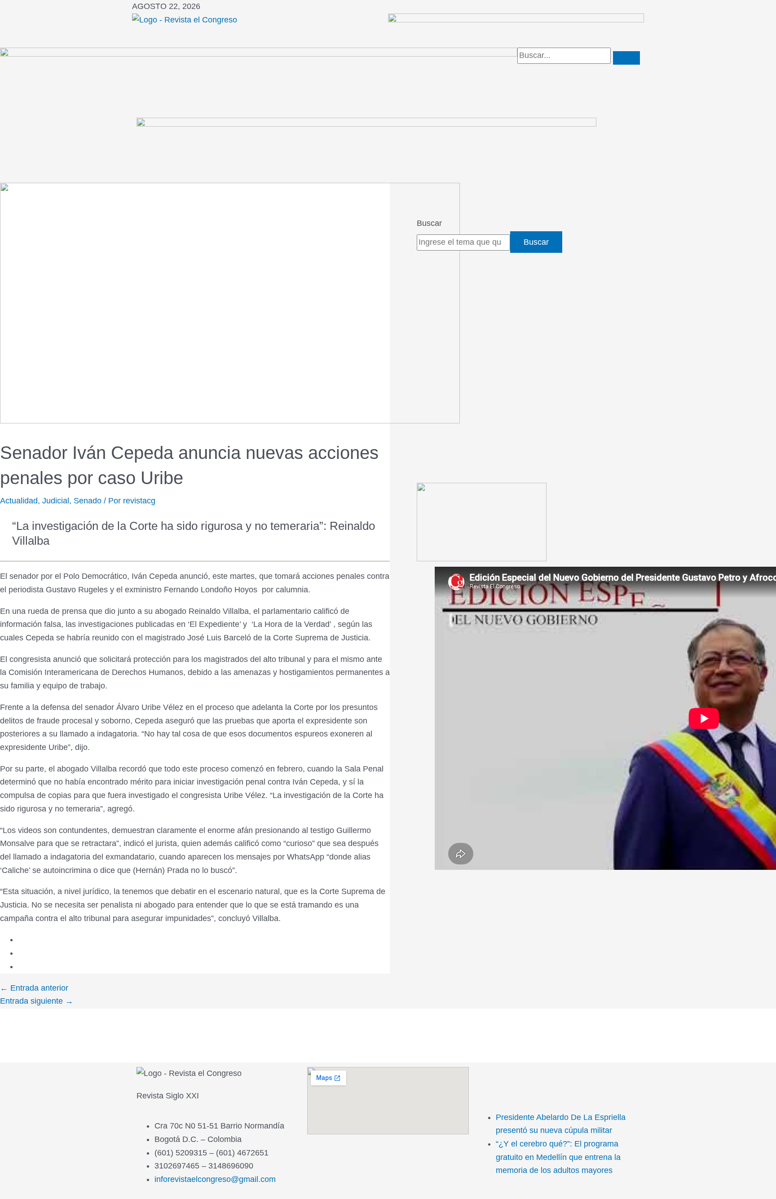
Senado (87, 500)
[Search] (626, 58)
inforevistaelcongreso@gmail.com (215, 1179)
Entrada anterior (34, 987)
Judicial (55, 500)
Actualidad (19, 500)
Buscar (429, 223)
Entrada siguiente (36, 1000)
